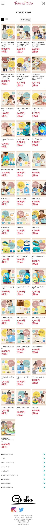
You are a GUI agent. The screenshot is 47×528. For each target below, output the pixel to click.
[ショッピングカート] (43, 3)
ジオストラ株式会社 (26, 517)
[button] (3, 3)
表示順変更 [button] (26, 20)
